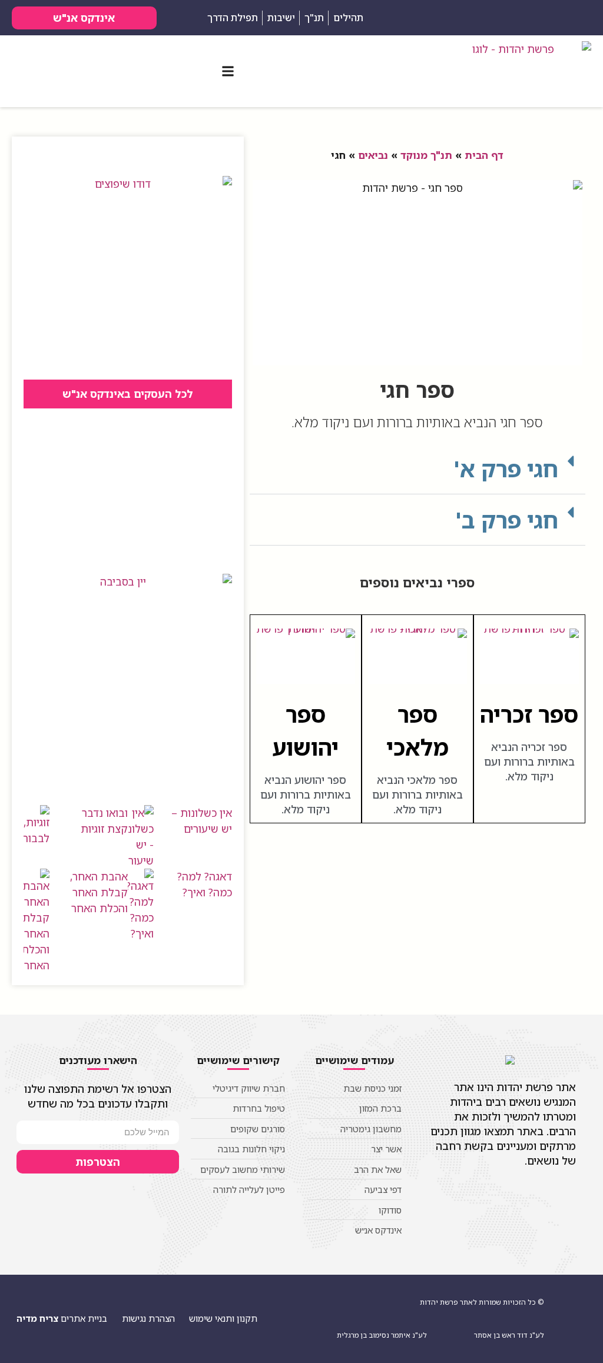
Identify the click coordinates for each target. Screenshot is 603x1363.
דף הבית (484, 155)
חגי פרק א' (505, 468)
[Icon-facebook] (470, 17)
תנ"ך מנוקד (426, 155)
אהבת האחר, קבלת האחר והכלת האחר (99, 892)
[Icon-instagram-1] (433, 17)
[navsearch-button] (579, 17)
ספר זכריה (529, 714)
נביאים (373, 155)
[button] (227, 71)
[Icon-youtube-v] (451, 17)
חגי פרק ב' (506, 519)
